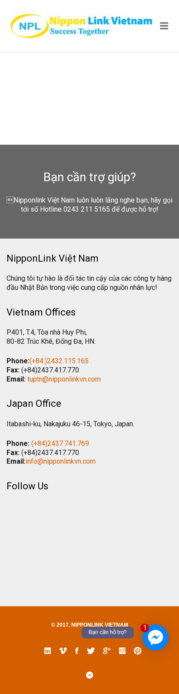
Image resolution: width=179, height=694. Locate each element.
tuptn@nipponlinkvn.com (64, 379)
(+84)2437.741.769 (60, 443)
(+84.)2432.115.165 (59, 361)
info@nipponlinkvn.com (61, 461)
